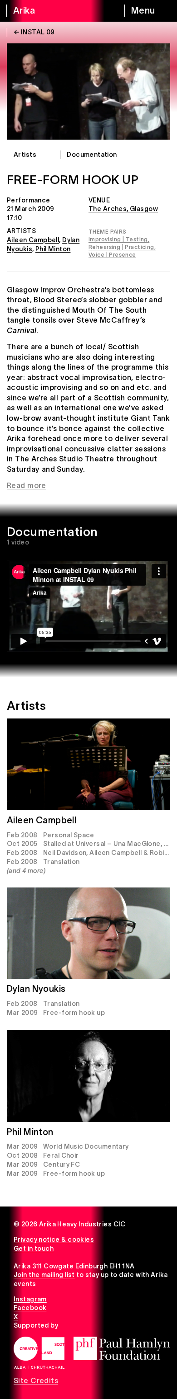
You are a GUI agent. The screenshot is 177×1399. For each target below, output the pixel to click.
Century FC (61, 1164)
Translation (61, 861)
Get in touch (34, 1248)
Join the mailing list (44, 1274)
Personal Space (68, 835)
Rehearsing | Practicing (121, 247)
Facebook (30, 1307)
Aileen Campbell (33, 240)
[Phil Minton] (88, 1076)
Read (16, 485)
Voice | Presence (112, 255)
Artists (25, 154)
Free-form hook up (74, 1012)
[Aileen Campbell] (88, 764)
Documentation (92, 154)
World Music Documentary (86, 1146)
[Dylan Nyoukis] (88, 933)
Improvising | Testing (118, 239)
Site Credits (36, 1380)
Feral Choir (61, 1155)
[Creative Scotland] (39, 1353)
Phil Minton (53, 249)
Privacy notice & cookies (54, 1239)
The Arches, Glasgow (123, 208)
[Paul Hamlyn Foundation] (122, 1348)
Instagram (30, 1299)
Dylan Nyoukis (36, 989)
